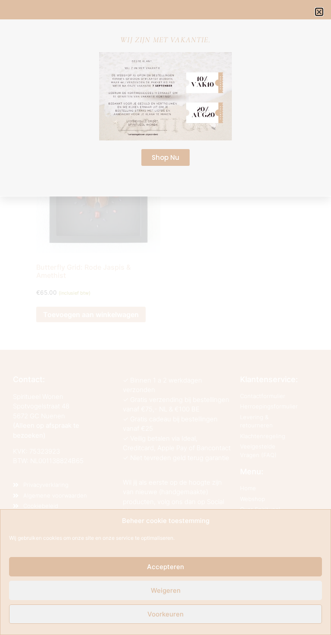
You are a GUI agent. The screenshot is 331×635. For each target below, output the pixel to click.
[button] (319, 12)
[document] (165, 317)
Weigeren (166, 590)
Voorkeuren (165, 614)
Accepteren (165, 567)
